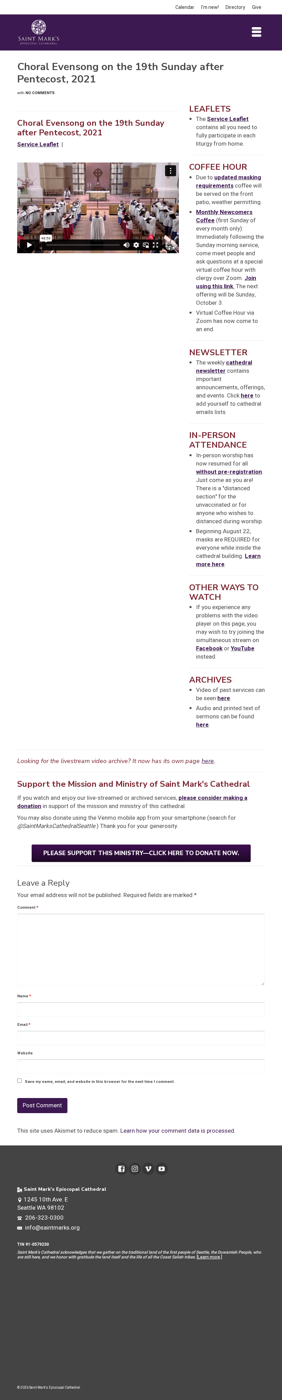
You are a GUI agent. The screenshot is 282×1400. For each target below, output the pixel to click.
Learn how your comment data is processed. (178, 1131)
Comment (28, 907)
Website (25, 1053)
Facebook (209, 648)
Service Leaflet (228, 119)
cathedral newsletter (224, 366)
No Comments (40, 93)
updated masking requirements (228, 181)
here (247, 395)
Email (24, 1025)
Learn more (209, 1257)
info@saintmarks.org (52, 1227)
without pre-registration (229, 472)
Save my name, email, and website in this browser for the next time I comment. (100, 1082)
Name (24, 996)
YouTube (242, 648)
